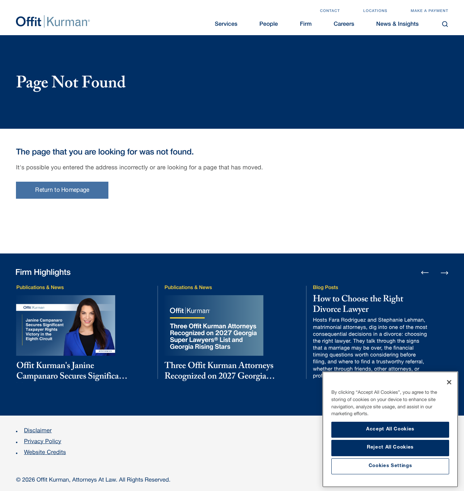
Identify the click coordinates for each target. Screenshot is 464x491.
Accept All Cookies (390, 429)
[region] (390, 429)
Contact (330, 11)
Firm (305, 25)
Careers (344, 25)
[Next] (444, 272)
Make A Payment (429, 11)
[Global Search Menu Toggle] (445, 24)
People (269, 25)
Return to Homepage (62, 191)
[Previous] (425, 273)
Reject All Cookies (390, 447)
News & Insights (397, 25)
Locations (375, 11)
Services (226, 25)
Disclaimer (38, 431)
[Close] (449, 382)
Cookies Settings (390, 466)
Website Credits (45, 453)
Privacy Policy (42, 442)
